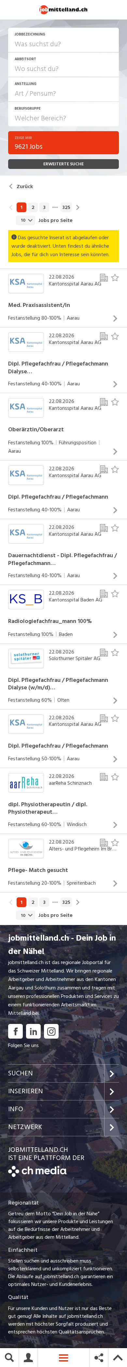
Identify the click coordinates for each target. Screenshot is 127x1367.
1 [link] (21, 207)
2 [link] (33, 207)
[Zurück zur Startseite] (37, 1175)
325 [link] (66, 207)
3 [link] (44, 207)
